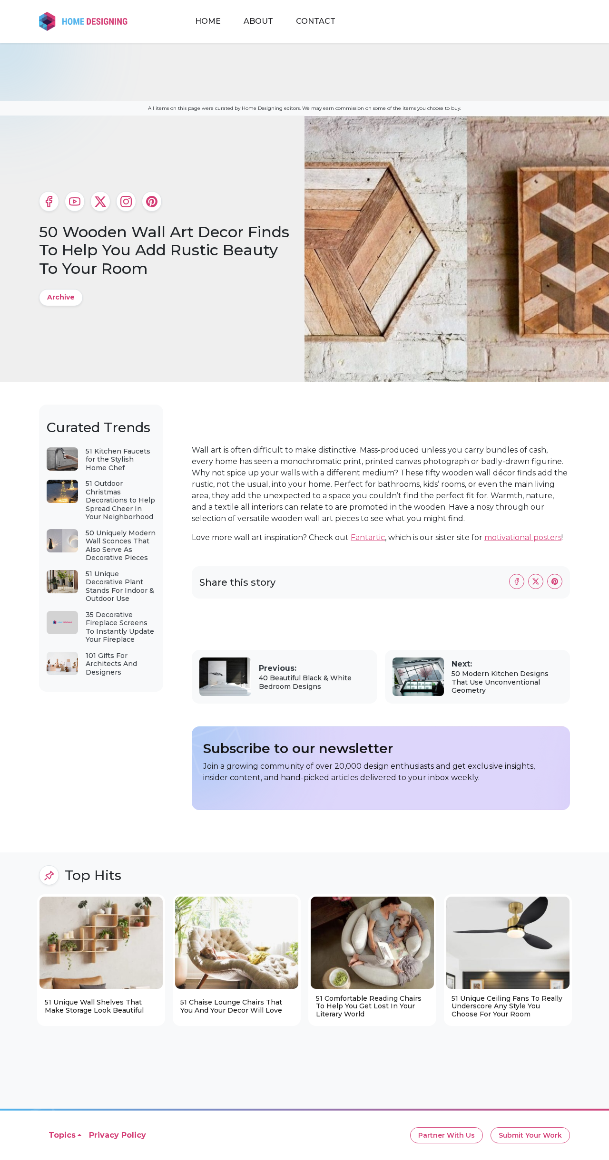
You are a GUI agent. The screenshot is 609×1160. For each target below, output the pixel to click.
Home (208, 21)
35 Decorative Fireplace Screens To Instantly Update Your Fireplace (120, 627)
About (258, 21)
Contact (315, 21)
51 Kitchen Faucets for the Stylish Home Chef (118, 459)
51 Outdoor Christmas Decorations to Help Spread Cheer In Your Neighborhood (120, 500)
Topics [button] (62, 1135)
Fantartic (368, 537)
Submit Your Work (530, 1135)
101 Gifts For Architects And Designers (111, 664)
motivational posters (522, 537)
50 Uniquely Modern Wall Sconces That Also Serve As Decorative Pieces (121, 545)
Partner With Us (446, 1135)
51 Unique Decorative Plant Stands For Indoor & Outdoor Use (120, 586)
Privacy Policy (117, 1135)
